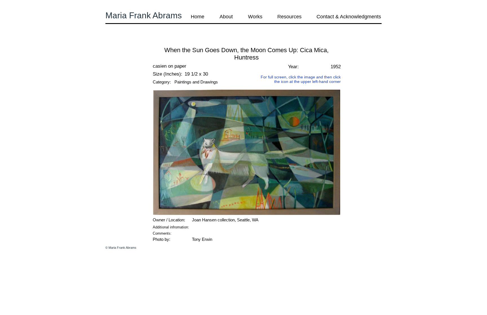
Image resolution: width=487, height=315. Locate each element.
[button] (120, 42)
